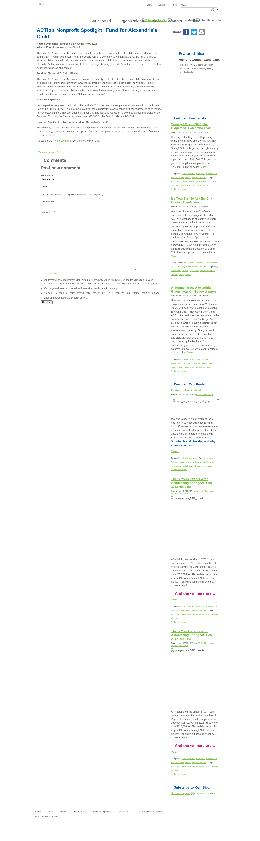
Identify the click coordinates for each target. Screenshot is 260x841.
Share (209, 32)
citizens (185, 271)
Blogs (157, 21)
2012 (173, 181)
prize (189, 614)
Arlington (175, 462)
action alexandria (190, 181)
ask (215, 267)
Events (175, 21)
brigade (183, 462)
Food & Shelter (177, 178)
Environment (211, 174)
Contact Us (123, 812)
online (188, 275)
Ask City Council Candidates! (200, 59)
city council (194, 271)
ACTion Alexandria (204, 394)
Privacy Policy (79, 812)
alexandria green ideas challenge (185, 363)
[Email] (201, 32)
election (174, 275)
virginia (205, 185)
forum (181, 275)
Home (38, 812)
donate (213, 181)
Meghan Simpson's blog (51, 152)
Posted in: (184, 65)
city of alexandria (207, 271)
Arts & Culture (188, 174)
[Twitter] (194, 32)
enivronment (207, 363)
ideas (179, 367)
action (179, 181)
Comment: (48, 212)
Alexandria (204, 181)
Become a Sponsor (102, 812)
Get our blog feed (180, 793)
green (173, 367)
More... (204, 166)
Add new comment (179, 189)
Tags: (211, 178)
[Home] (130, 1)
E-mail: (45, 186)
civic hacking (205, 462)
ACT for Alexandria (205, 491)
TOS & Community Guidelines (149, 812)
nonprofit (184, 185)
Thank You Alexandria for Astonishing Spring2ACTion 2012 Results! (191, 483)
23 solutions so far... (192, 78)
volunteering (62, 140)
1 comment (176, 278)
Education (200, 174)
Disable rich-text (50, 273)
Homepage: (47, 201)
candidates (176, 271)
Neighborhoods (199, 178)
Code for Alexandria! (186, 390)
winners (206, 367)
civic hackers (193, 462)
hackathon (186, 466)
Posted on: (177, 132)
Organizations (131, 21)
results (195, 614)
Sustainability (189, 367)
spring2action (195, 185)
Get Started (100, 21)
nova (210, 466)
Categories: (176, 174)
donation (175, 185)
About (174, 5)
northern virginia (199, 466)
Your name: (47, 175)
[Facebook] (186, 32)
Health (188, 178)
